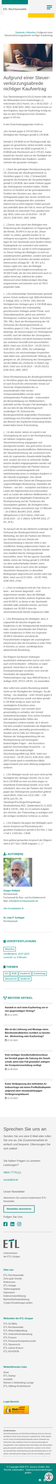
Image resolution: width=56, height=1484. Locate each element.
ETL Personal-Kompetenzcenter (19, 1341)
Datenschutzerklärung (14, 1296)
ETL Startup (9, 1376)
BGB (14, 973)
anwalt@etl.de (10, 1180)
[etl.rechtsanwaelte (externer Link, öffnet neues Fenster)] (5, 1224)
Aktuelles (31, 32)
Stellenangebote (11, 1289)
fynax (6, 1372)
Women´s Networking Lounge (18, 1382)
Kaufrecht (25, 973)
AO (6, 973)
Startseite (20, 32)
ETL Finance (10, 1337)
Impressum (9, 1292)
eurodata (7, 1379)
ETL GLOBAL (10, 1323)
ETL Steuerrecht (11, 1344)
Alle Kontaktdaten (12, 908)
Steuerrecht (11, 979)
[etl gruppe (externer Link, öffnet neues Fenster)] (12, 1224)
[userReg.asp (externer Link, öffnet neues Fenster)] (16, 1409)
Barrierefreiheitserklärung (16, 1299)
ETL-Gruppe (9, 1285)
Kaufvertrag (39, 973)
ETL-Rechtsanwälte (13, 1275)
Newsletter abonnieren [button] (19, 1209)
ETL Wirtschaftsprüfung (15, 1330)
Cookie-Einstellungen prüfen (18, 1303)
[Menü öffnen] (49, 7)
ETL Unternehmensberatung (17, 1334)
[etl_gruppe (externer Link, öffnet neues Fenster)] (19, 1224)
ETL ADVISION (11, 1351)
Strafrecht (25, 979)
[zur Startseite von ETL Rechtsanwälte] (14, 9)
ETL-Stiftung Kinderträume (17, 1386)
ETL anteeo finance (13, 1348)
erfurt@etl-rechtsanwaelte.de (23, 901)
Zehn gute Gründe (12, 1278)
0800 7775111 (12, 1172)
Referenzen (9, 1282)
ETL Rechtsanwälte (13, 1327)
